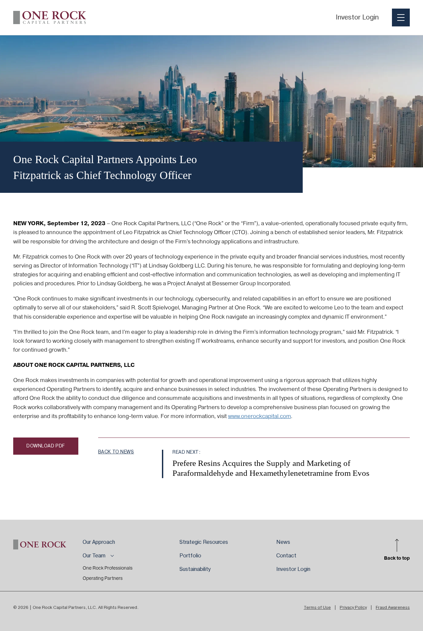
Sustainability (195, 569)
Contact (286, 555)
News (283, 542)
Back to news (116, 452)
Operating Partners (103, 578)
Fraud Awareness (393, 608)
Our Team (94, 555)
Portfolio (190, 555)
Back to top (397, 558)
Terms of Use (317, 608)
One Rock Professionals (108, 568)
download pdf (45, 446)
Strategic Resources (203, 542)
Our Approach (99, 542)
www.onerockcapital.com (259, 416)
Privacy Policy (353, 608)
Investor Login (357, 17)
